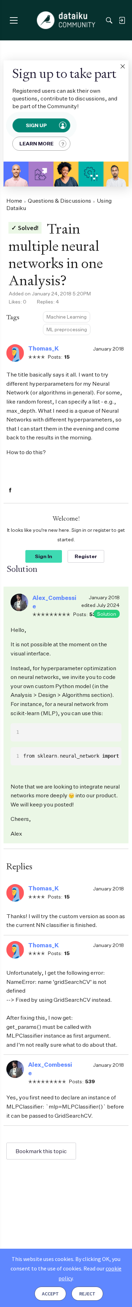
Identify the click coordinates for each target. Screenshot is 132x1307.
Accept (50, 1293)
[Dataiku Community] (66, 20)
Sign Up (36, 125)
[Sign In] (121, 20)
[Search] (109, 20)
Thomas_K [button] (43, 348)
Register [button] (86, 556)
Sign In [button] (43, 556)
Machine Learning (66, 317)
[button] (122, 66)
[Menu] (13, 20)
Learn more (36, 143)
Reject (87, 1293)
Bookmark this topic (41, 1151)
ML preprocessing (66, 329)
